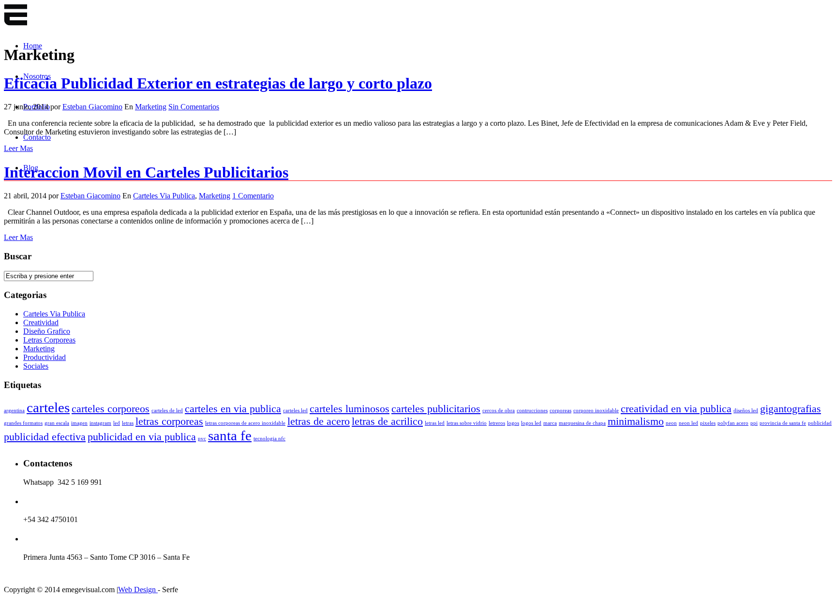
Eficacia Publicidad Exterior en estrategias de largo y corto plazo (218, 83)
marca (550, 423)
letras (128, 423)
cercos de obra (498, 410)
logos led (531, 423)
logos (513, 423)
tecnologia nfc (269, 438)
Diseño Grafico (46, 331)
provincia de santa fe (783, 423)
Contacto (37, 137)
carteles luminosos (349, 409)
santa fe (230, 435)
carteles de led (167, 410)
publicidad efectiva (45, 437)
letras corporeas (169, 421)
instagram (100, 423)
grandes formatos (23, 423)
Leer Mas (18, 148)
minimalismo (636, 421)
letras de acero (318, 421)
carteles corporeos (110, 409)
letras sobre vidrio (467, 423)
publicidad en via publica (142, 437)
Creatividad (41, 322)
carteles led (295, 410)
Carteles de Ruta (15, 15)
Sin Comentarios (193, 107)
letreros (497, 423)
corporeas (560, 410)
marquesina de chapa (582, 423)
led (116, 423)
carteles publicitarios (435, 409)
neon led (688, 423)
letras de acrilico (387, 421)
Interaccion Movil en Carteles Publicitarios (146, 172)
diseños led (745, 410)
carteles (48, 407)
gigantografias (790, 409)
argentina (14, 410)
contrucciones (532, 410)
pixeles (708, 423)
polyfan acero (732, 423)
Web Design (138, 589)
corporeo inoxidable (596, 410)
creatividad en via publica (676, 409)
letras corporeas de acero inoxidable (245, 423)
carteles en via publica (233, 409)
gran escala (57, 423)
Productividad (44, 357)
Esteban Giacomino (92, 107)
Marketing (150, 107)
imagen (79, 423)
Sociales (35, 366)
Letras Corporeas (49, 340)
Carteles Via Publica (164, 196)
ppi (754, 423)
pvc (202, 438)
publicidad (820, 423)
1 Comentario (253, 196)
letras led (435, 423)
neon (671, 423)
